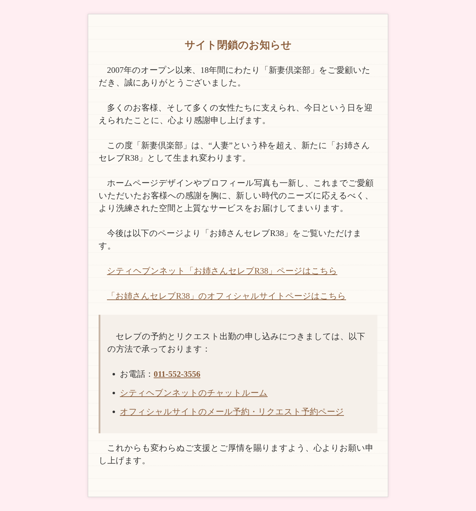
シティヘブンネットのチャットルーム (194, 392)
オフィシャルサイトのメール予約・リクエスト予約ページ (232, 411)
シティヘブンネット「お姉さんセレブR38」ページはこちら (222, 270)
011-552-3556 (177, 374)
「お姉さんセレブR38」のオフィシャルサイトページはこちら (226, 295)
